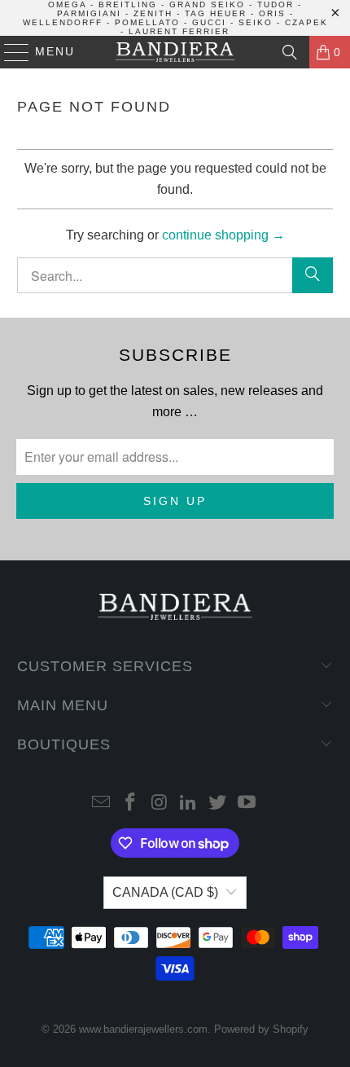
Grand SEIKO (207, 4)
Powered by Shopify (261, 1029)
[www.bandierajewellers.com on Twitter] (218, 803)
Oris (272, 13)
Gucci (209, 22)
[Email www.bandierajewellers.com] (102, 803)
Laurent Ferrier (179, 31)
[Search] (289, 52)
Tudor (275, 4)
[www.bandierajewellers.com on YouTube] (246, 803)
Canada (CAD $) (165, 892)
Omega (67, 4)
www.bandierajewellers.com (143, 1029)
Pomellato (147, 22)
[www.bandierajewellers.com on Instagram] (159, 803)
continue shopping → (223, 235)
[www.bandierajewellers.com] (175, 52)
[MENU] (9, 52)
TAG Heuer (216, 13)
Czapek (306, 22)
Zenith (153, 13)
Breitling (127, 4)
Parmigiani (89, 13)
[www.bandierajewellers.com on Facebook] (131, 803)
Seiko (255, 22)
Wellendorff (63, 22)
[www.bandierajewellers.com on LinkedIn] (189, 803)
